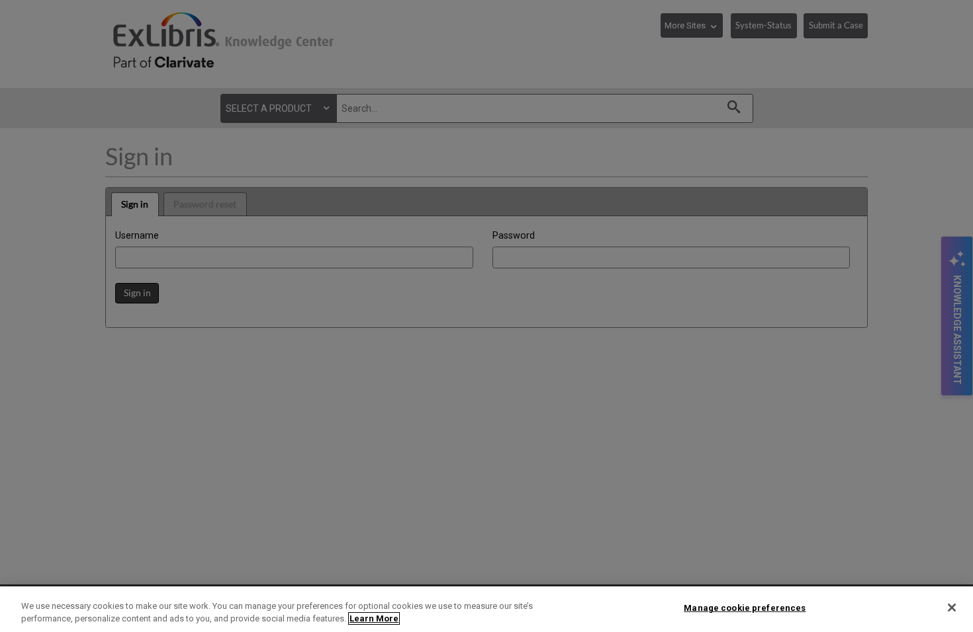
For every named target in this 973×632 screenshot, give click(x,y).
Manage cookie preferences (745, 608)
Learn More (373, 618)
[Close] (951, 607)
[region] (486, 609)
